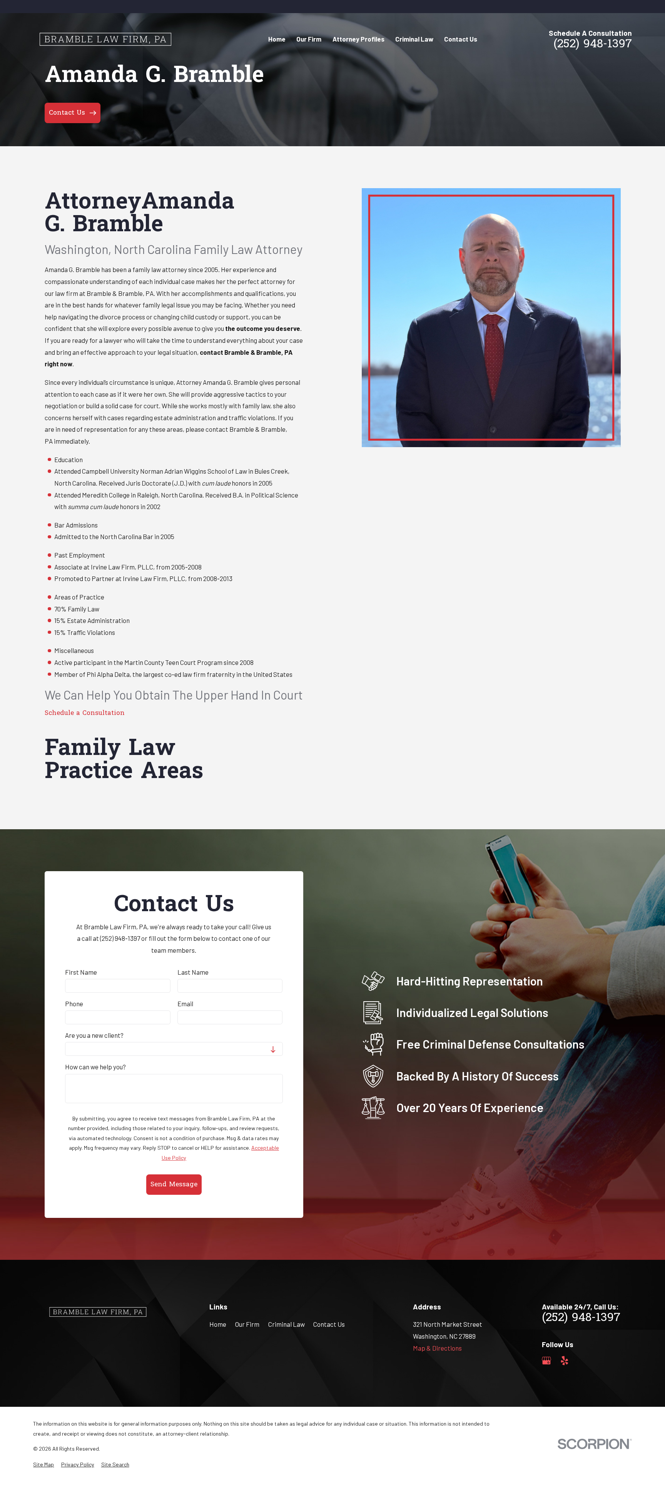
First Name (81, 972)
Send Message (173, 1184)
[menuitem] (43, 1465)
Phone (74, 1003)
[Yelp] (564, 1360)
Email (185, 1003)
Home (217, 1324)
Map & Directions (437, 1348)
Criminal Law (286, 1324)
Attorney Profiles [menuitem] (358, 39)
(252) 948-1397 (592, 44)
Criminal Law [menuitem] (414, 39)
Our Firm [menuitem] (308, 39)
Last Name (193, 972)
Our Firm (247, 1324)
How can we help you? (95, 1066)
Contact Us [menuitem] (460, 39)
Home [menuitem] (277, 39)
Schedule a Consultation (85, 713)
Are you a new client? (94, 1035)
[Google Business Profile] (546, 1360)
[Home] (104, 39)
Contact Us (329, 1324)
